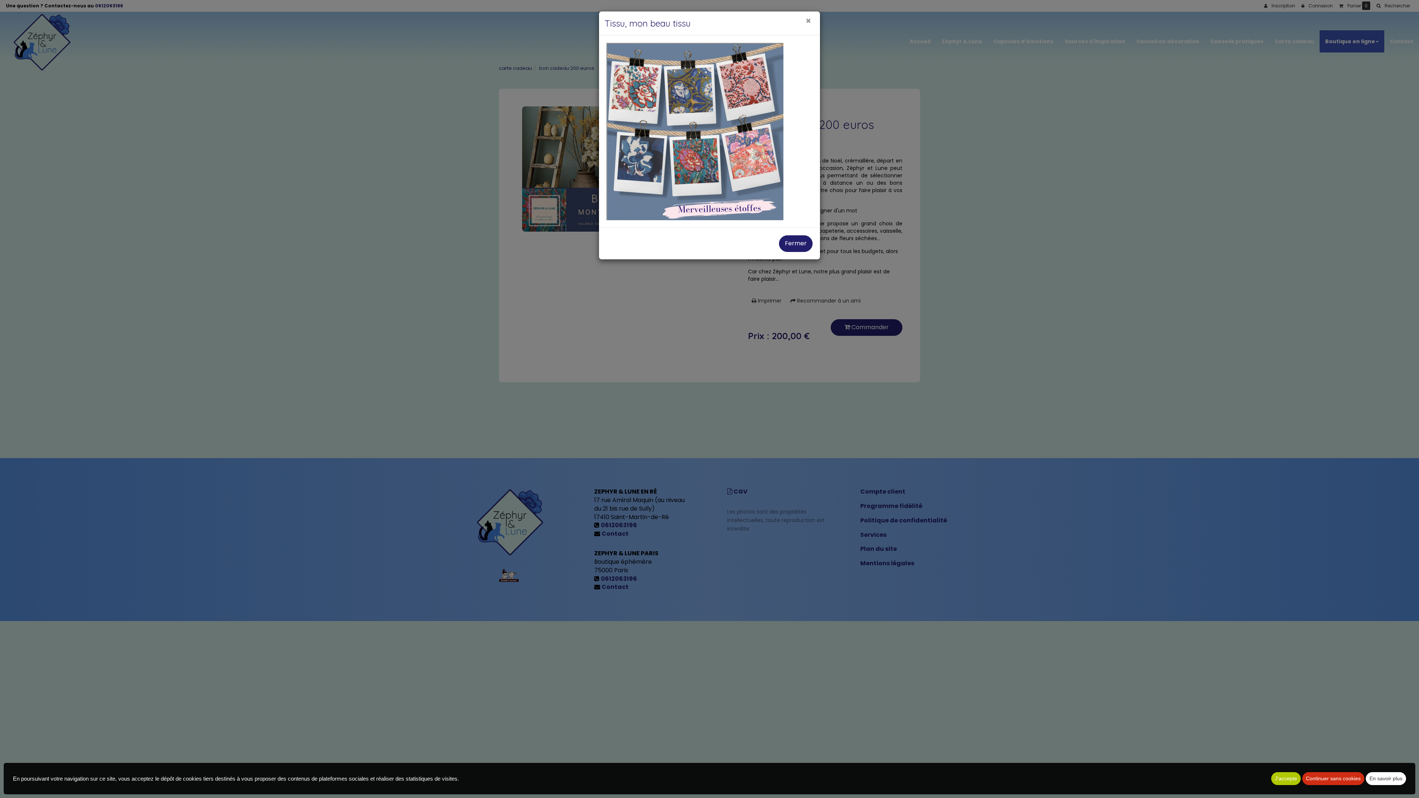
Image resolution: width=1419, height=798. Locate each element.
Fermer (796, 243)
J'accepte (1286, 778)
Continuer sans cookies (1333, 778)
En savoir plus (1385, 778)
